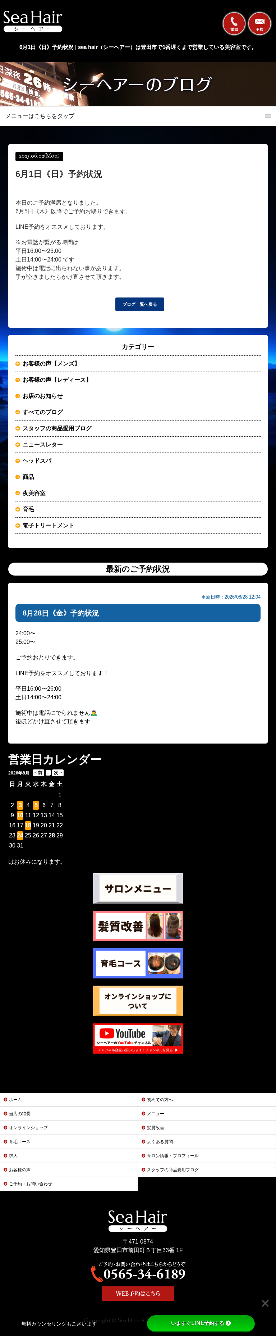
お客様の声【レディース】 (57, 380)
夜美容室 (34, 493)
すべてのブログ (43, 412)
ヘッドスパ (37, 461)
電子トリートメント (48, 525)
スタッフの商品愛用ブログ (57, 428)
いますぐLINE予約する (197, 1323)
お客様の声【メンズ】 (51, 363)
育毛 (28, 509)
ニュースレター (43, 444)
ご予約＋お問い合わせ (30, 1183)
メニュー (155, 1113)
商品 (28, 477)
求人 (13, 1155)
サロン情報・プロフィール (173, 1155)
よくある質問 (160, 1141)
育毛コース (20, 1141)
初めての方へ (160, 1099)
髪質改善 (155, 1127)
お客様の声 (20, 1169)
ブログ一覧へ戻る (140, 304)
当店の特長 (20, 1113)
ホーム (15, 1099)
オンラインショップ (28, 1127)
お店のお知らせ (43, 396)
